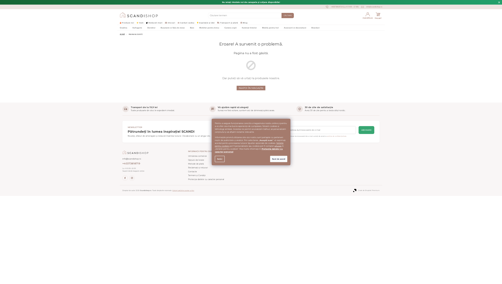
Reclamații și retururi (198, 167)
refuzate (278, 146)
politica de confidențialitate (336, 136)
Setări (219, 159)
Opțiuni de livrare (196, 160)
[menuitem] (123, 27)
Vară (141, 23)
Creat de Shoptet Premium (369, 190)
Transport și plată (229, 23)
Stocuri (171, 23)
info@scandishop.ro (131, 159)
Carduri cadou (187, 23)
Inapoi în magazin (251, 88)
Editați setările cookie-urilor (183, 190)
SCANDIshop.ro (125, 178)
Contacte (192, 171)
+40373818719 (131, 163)
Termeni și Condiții (197, 175)
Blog (245, 23)
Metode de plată (196, 164)
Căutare (288, 15)
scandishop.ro (131, 178)
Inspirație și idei (207, 23)
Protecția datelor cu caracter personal (206, 179)
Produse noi (128, 23)
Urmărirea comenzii (197, 156)
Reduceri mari (155, 23)
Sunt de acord (278, 159)
